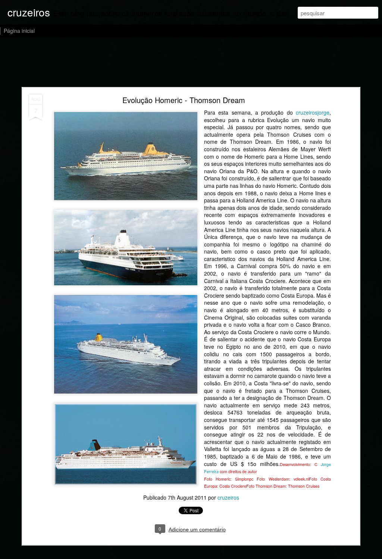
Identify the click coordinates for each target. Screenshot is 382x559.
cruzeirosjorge (312, 112)
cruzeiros (228, 497)
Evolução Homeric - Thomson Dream (183, 99)
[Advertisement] (191, 63)
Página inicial (19, 30)
